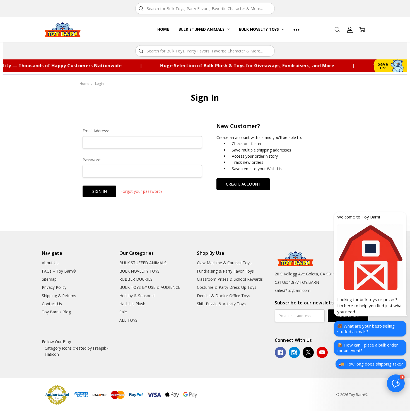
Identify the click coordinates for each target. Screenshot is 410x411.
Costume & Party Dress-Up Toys (226, 287)
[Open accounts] (350, 29)
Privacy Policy (54, 287)
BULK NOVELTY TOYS (259, 29)
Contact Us (52, 303)
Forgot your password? (141, 191)
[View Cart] (362, 30)
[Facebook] (280, 352)
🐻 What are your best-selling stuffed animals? (366, 328)
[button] (396, 383)
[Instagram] (294, 352)
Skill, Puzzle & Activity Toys (221, 303)
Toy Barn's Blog (56, 311)
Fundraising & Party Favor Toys (225, 271)
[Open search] (337, 29)
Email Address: (96, 130)
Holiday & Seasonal (137, 295)
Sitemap (49, 279)
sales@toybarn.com (292, 290)
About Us (50, 262)
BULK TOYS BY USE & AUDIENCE (149, 287)
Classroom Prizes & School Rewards (230, 279)
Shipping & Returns (59, 295)
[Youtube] (322, 352)
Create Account (243, 184)
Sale (123, 311)
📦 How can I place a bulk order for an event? (367, 347)
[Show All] (296, 29)
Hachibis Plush (132, 303)
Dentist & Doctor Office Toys (223, 295)
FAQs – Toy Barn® (59, 271)
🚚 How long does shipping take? (371, 364)
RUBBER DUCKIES (136, 279)
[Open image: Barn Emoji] (370, 257)
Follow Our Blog (56, 341)
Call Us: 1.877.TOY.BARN (297, 282)
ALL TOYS (128, 320)
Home (163, 29)
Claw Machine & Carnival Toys (224, 262)
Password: (92, 159)
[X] (308, 352)
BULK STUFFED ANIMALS (202, 29)
